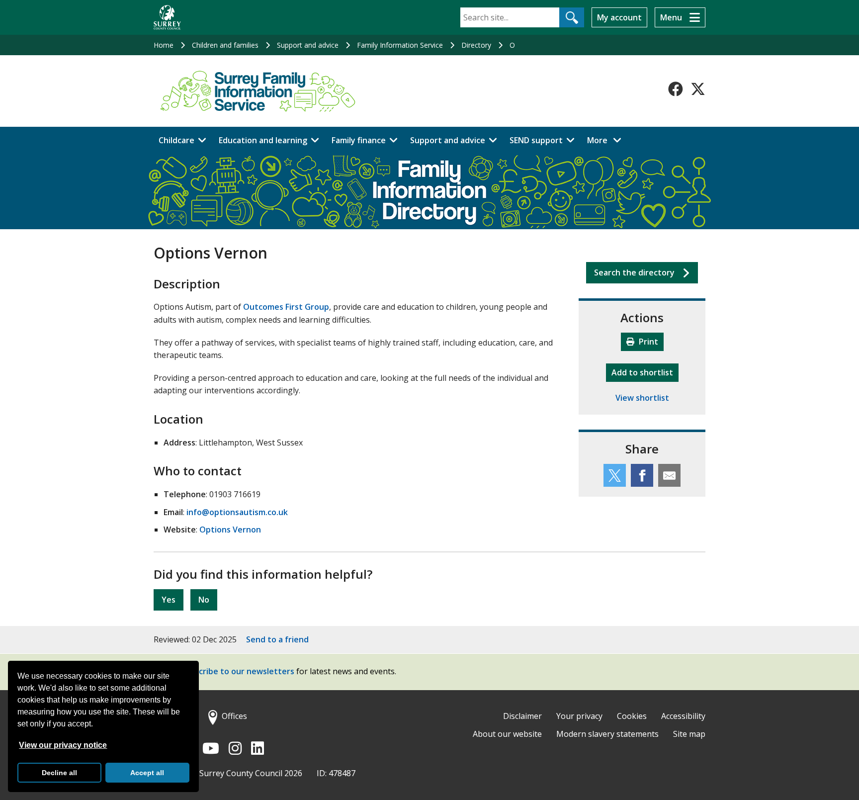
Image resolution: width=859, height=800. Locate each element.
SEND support (536, 140)
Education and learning (263, 140)
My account (619, 17)
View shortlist (642, 397)
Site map (689, 733)
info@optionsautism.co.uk (237, 512)
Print (647, 341)
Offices (234, 716)
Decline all (59, 773)
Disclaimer (522, 716)
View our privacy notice (63, 745)
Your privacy (579, 716)
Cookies (632, 716)
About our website (507, 733)
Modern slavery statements (607, 733)
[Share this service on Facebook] (642, 475)
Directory (476, 45)
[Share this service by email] (669, 475)
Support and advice (308, 45)
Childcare (176, 140)
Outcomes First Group (286, 306)
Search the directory (634, 272)
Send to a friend (277, 639)
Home (163, 45)
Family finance (359, 140)
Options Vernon (230, 529)
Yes (168, 599)
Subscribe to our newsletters (237, 671)
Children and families (225, 45)
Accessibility (683, 716)
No (203, 599)
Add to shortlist (645, 372)
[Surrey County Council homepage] (167, 17)
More (607, 140)
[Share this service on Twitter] (614, 475)
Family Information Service (400, 45)
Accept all (147, 773)
